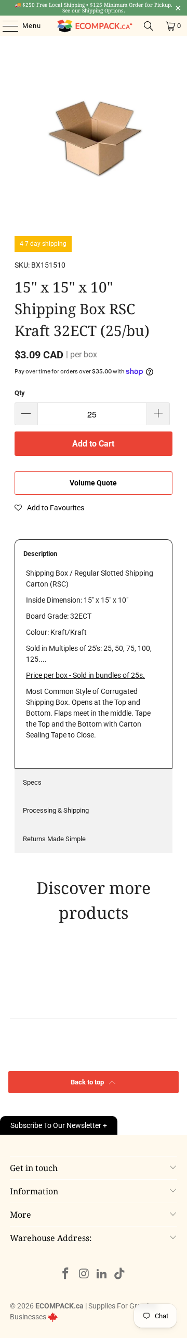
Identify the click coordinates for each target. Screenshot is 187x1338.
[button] (49, 508)
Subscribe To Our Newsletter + (58, 1125)
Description (40, 554)
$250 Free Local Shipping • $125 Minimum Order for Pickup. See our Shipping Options (93, 7)
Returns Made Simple (54, 839)
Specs (32, 782)
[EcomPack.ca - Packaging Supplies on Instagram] (84, 1274)
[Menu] (5, 26)
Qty (20, 393)
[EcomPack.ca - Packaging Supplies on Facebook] (66, 1274)
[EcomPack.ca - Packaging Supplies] (93, 26)
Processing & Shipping (56, 810)
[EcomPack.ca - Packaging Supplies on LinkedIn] (102, 1274)
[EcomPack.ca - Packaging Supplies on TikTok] (120, 1274)
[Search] (148, 26)
